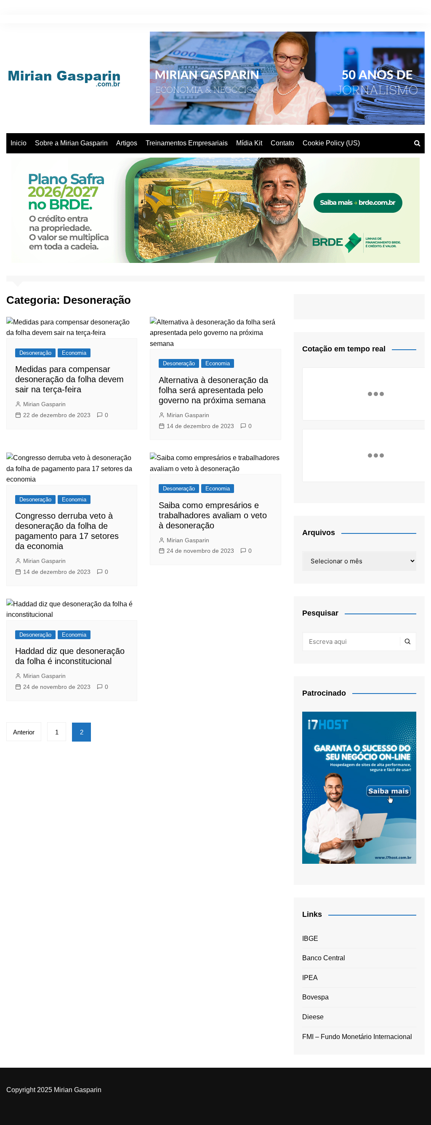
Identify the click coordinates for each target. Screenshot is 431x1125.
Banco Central (323, 958)
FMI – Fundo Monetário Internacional (357, 1036)
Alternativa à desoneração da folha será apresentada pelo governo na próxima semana (213, 390)
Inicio (19, 143)
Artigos (126, 143)
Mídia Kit (249, 143)
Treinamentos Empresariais (187, 143)
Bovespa (315, 997)
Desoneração (35, 353)
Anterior (24, 732)
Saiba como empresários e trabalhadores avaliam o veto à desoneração (213, 515)
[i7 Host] (359, 787)
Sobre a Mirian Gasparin (71, 143)
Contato (282, 143)
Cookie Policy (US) (331, 143)
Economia (74, 353)
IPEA (310, 977)
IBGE (310, 938)
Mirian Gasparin (44, 404)
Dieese (313, 1017)
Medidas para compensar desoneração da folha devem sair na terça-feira (69, 379)
